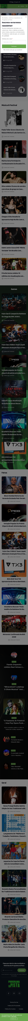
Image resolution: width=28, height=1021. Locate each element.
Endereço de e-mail (7, 38)
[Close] (26, 17)
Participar (14, 46)
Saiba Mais (13, 1016)
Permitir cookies (14, 1018)
